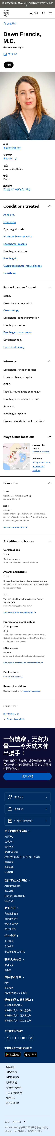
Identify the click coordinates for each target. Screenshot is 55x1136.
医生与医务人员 (11, 714)
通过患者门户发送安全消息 (16, 189)
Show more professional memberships (21, 662)
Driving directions (40, 451)
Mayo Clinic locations (19, 437)
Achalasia (9, 214)
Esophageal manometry (17, 332)
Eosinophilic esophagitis (17, 236)
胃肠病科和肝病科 (12, 148)
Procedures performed (19, 287)
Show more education (13, 527)
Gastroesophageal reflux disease (22, 265)
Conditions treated (21, 206)
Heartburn (9, 273)
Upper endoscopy (14, 347)
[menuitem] (8, 64)
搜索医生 (11, 23)
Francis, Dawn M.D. (15, 719)
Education (10, 483)
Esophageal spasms (15, 243)
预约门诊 (12, 54)
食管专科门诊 (10, 158)
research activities (31, 691)
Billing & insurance (41, 462)
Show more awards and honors (18, 612)
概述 (9, 65)
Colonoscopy (11, 310)
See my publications (13, 676)
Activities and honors (18, 541)
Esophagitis (10, 258)
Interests (9, 361)
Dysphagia (9, 222)
